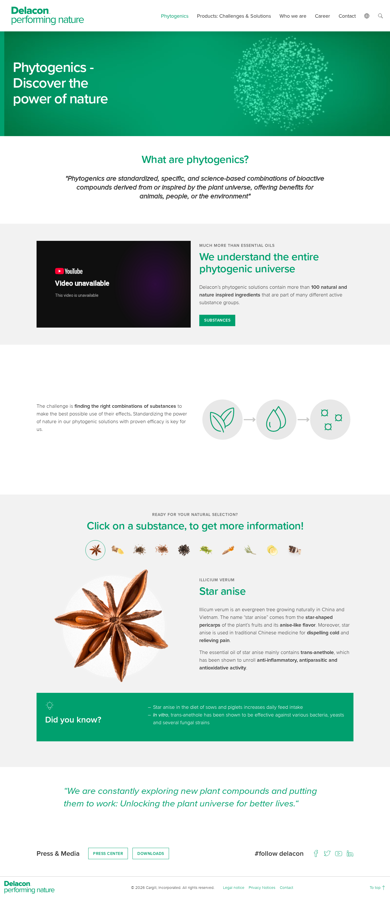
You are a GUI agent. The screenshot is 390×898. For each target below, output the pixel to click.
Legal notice (233, 887)
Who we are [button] (293, 15)
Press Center (108, 853)
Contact (347, 15)
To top (376, 887)
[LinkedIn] (350, 853)
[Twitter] (327, 853)
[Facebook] (315, 853)
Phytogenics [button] (174, 15)
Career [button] (322, 15)
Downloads (150, 853)
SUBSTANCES (217, 320)
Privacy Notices (262, 887)
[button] (366, 15)
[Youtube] (338, 853)
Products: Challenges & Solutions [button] (234, 15)
